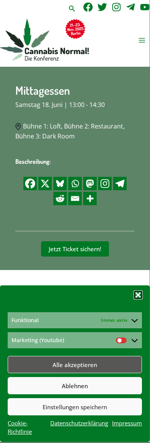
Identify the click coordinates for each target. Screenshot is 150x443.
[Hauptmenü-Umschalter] (142, 40)
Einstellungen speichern (75, 407)
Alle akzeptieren (75, 365)
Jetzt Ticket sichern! (75, 249)
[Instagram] (116, 7)
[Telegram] (130, 7)
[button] (138, 295)
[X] (45, 183)
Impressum (127, 423)
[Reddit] (60, 198)
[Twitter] (102, 7)
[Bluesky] (60, 183)
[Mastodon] (90, 183)
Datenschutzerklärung (79, 423)
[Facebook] (88, 7)
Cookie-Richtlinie (20, 427)
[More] (90, 198)
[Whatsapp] (75, 183)
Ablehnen (75, 386)
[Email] (75, 198)
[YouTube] (145, 7)
